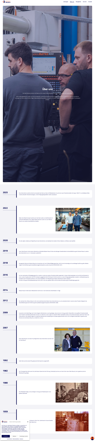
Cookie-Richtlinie (9, 438)
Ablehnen (14, 436)
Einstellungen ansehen (24, 436)
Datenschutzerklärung (16, 438)
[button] (27, 421)
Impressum (21, 438)
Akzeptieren (6, 436)
